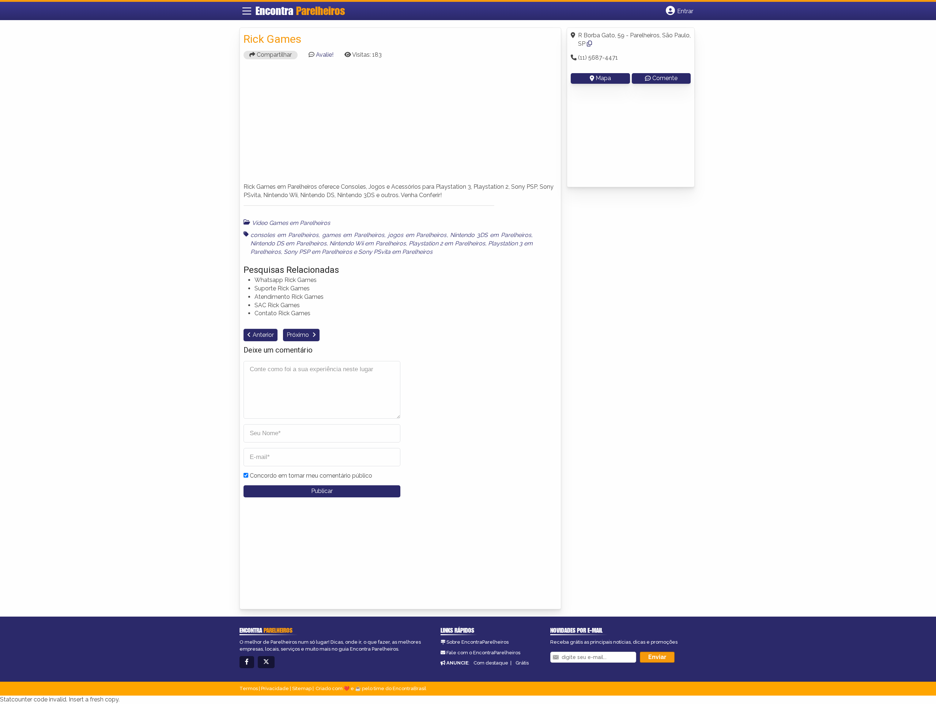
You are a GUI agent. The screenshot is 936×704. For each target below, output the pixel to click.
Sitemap (302, 688)
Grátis (522, 663)
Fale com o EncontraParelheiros (483, 652)
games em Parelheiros (353, 234)
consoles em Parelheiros (284, 234)
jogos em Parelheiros (417, 234)
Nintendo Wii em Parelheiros (367, 243)
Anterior (263, 334)
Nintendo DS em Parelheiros (288, 243)
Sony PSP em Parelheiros (318, 251)
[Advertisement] (400, 124)
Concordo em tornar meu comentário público (311, 475)
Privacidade (275, 688)
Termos (248, 688)
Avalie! (324, 54)
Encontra (300, 10)
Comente (665, 78)
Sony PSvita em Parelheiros (395, 251)
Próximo (298, 334)
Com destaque (490, 663)
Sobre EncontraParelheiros (477, 642)
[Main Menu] (246, 11)
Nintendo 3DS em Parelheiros (490, 234)
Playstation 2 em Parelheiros (447, 243)
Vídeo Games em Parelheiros (291, 222)
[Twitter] (266, 662)
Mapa (603, 78)
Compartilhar (273, 54)
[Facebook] (246, 662)
